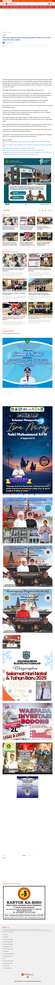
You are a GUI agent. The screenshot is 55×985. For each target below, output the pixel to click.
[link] (27, 181)
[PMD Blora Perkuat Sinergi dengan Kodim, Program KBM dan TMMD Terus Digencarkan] (10, 236)
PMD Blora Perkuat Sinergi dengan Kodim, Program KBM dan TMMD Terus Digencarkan (23, 150)
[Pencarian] (51, 4)
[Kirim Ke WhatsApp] (51, 210)
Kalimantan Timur (8, 946)
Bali (5, 958)
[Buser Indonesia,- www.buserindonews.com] (10, 4)
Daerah (4, 35)
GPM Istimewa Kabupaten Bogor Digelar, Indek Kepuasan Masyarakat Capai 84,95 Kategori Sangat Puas (26, 142)
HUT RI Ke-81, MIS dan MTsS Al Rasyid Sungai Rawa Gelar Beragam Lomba (20, 154)
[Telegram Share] (48, 210)
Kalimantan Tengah (8, 939)
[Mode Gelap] (49, 4)
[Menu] (3, 4)
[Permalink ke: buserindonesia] (4, 42)
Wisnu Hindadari (8, 968)
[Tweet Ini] (43, 210)
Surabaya (6, 951)
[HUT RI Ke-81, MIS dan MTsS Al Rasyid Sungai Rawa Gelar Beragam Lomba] (44, 236)
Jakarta (6, 934)
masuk (9, 333)
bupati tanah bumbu (9, 953)
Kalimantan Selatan (8, 944)
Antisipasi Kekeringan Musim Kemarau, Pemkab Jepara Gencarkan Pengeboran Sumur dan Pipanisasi (27, 152)
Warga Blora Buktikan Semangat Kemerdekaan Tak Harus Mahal (18, 148)
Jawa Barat (6, 965)
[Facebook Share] (40, 210)
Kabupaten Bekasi (8, 963)
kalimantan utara (8, 956)
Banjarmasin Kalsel (8, 961)
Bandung (6, 937)
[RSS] (28, 977)
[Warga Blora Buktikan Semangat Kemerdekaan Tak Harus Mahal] (44, 220)
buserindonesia (8, 42)
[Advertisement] (27, 20)
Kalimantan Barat (8, 941)
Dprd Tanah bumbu (8, 949)
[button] (47, 177)
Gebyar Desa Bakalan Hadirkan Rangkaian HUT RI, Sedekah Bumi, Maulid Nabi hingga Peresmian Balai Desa (27, 145)
